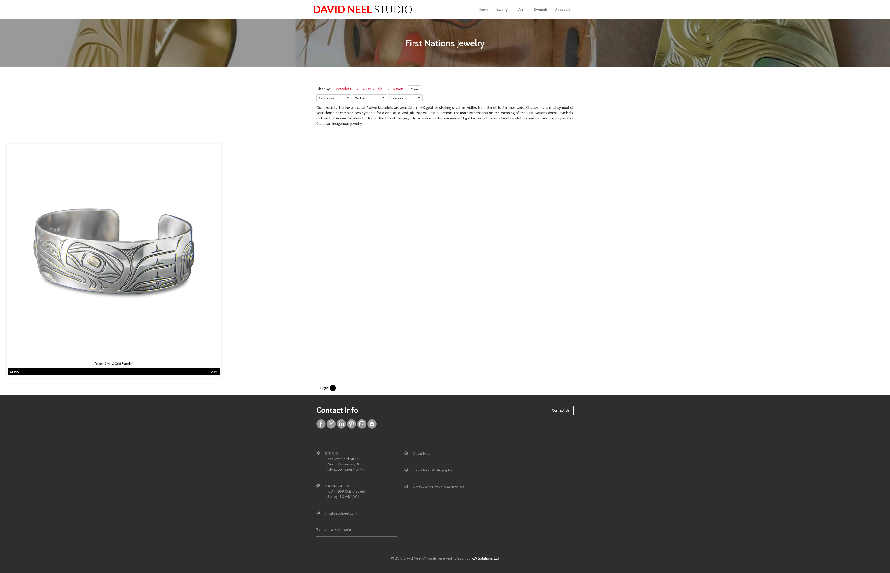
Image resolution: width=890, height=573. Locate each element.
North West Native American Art (438, 487)
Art (521, 9)
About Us (563, 9)
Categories (326, 98)
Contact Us (561, 410)
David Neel (363, 9)
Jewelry (502, 9)
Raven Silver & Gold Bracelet (114, 363)
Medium (360, 98)
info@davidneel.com (341, 513)
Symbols (541, 9)
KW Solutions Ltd (485, 558)
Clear (414, 89)
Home (483, 9)
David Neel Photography (432, 470)
